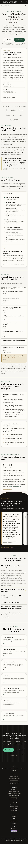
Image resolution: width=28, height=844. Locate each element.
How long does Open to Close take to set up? (12, 590)
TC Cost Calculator (14, 804)
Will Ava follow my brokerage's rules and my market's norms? (11, 607)
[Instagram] (14, 828)
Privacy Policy (20, 839)
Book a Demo (19, 39)
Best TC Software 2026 (14, 791)
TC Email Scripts (14, 810)
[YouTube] (11, 828)
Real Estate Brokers (14, 780)
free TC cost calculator (15, 486)
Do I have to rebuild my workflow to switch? (12, 597)
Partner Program (14, 821)
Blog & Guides (14, 789)
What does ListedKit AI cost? (10, 602)
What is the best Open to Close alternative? (11, 567)
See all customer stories (7, 547)
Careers (14, 823)
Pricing (14, 818)
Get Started (8, 39)
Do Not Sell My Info (18, 840)
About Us (14, 816)
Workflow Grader (14, 806)
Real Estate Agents (14, 783)
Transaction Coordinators (14, 778)
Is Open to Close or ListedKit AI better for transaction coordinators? (11, 615)
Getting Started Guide (14, 798)
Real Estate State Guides (14, 795)
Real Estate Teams (14, 776)
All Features (14, 797)
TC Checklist (14, 808)
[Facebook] (16, 828)
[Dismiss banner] (26, 2)
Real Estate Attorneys (14, 782)
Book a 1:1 (22, 1)
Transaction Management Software (14, 793)
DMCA (12, 840)
